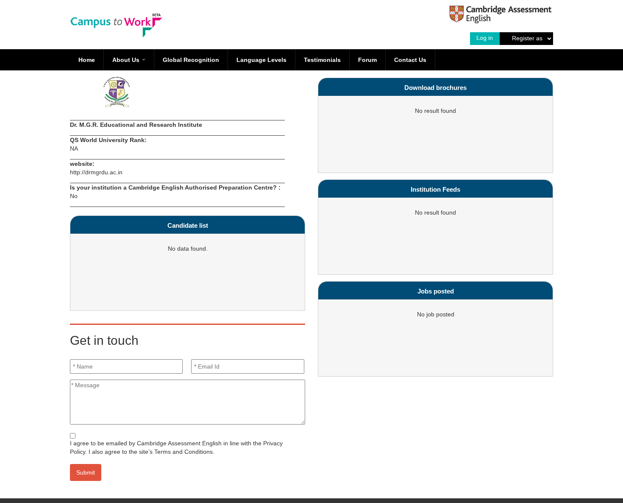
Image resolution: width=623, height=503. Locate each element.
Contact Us (410, 59)
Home (86, 59)
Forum (367, 59)
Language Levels (261, 59)
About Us (126, 59)
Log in (484, 37)
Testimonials (322, 59)
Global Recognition (191, 59)
